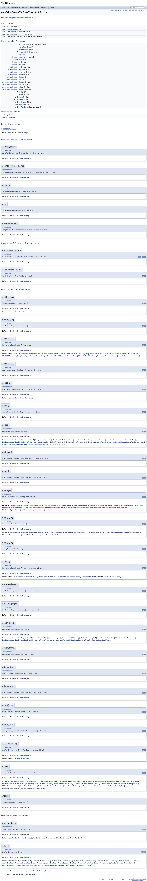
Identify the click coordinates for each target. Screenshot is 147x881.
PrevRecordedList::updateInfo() (78, 507)
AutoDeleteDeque (25, 44)
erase (21, 57)
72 (13, 755)
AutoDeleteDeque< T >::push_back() (123, 863)
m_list (8, 115)
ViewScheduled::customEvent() (22, 354)
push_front (22, 102)
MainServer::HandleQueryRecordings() (51, 786)
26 (13, 615)
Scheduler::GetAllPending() (71, 638)
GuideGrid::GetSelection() (113, 505)
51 (13, 529)
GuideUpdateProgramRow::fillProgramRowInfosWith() (39, 356)
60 (13, 463)
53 (13, 554)
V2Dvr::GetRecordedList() (11, 786)
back (20, 92)
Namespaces (34, 7)
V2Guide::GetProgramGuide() (68, 356)
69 (13, 634)
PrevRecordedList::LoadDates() (63, 440)
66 (13, 502)
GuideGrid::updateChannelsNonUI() (36, 507)
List (8, 27)
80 (13, 807)
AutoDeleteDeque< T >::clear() (22, 838)
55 (13, 417)
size (20, 99)
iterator (9, 29)
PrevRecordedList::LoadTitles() (67, 442)
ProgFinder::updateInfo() (98, 507)
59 (13, 736)
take (20, 54)
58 (13, 697)
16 (13, 158)
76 (13, 834)
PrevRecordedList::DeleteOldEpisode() (46, 354)
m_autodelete (10, 117)
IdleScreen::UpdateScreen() (131, 356)
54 (13, 394)
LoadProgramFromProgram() (133, 505)
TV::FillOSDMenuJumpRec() (11, 356)
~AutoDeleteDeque (25, 47)
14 (13, 215)
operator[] (22, 49)
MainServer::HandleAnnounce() (22, 398)
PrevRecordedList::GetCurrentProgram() (16, 784)
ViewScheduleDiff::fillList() (129, 354)
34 (13, 573)
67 (13, 778)
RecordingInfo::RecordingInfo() (107, 356)
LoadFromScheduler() (129, 440)
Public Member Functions (121, 10)
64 (13, 331)
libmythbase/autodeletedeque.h (20, 18)
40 (13, 436)
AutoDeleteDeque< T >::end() (55, 863)
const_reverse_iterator (14, 37)
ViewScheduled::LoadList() (87, 356)
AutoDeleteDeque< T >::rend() (59, 865)
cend (20, 74)
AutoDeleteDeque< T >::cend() (86, 861)
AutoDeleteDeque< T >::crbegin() (129, 861)
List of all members (142, 10)
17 (13, 235)
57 (13, 717)
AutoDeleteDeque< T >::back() (22, 861)
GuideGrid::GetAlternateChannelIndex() (64, 505)
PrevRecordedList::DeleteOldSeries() (72, 354)
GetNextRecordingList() (89, 638)
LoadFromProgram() (99, 440)
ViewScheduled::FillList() (111, 354)
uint (27, 49)
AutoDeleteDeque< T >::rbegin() (37, 865)
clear (20, 59)
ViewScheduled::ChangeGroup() (22, 505)
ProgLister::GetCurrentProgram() (41, 784)
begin (20, 62)
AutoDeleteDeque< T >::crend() (12, 863)
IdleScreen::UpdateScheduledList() (118, 442)
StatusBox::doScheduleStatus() (48, 781)
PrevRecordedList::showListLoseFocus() (92, 442)
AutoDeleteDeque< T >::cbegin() (64, 861)
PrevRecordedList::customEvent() (23, 440)
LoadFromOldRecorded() (83, 440)
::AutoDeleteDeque (23, 257)
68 (13, 659)
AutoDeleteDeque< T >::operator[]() (98, 863)
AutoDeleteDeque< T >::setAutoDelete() (70, 838)
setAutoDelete (24, 107)
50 (13, 350)
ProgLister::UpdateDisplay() (57, 507)
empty (21, 97)
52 (13, 375)
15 (13, 196)
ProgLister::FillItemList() (94, 354)
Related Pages (15, 7)
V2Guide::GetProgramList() (130, 784)
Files (51, 7)
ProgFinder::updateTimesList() (34, 510)
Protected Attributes (132, 10)
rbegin (21, 77)
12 (13, 281)
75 (13, 857)
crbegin (21, 87)
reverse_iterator (12, 34)
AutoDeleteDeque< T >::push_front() (14, 865)
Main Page (5, 7)
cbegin (21, 72)
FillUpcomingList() (55, 638)
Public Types (111, 10)
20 (13, 596)
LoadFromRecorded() (19, 312)
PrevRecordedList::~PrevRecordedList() (31, 444)
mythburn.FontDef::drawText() (70, 781)
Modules (25, 7)
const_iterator (11, 32)
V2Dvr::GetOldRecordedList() (110, 784)
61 (13, 482)
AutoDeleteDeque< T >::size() (82, 865)
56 (13, 678)
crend (21, 89)
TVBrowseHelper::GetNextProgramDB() (91, 505)
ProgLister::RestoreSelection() (12, 788)
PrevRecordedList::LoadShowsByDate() (15, 442)
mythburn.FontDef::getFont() (63, 784)
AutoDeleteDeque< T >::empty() (34, 863)
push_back (22, 104)
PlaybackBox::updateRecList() (117, 507)
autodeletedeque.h (23, 133)
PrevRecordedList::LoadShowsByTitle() (43, 442)
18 (13, 177)
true (44, 44)
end (20, 64)
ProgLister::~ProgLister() (57, 444)
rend (20, 79)
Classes (43, 7)
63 (13, 308)
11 (13, 262)
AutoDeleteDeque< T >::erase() (43, 838)
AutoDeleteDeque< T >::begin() (43, 861)
